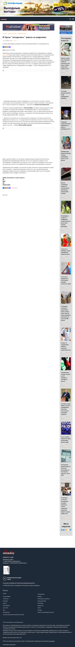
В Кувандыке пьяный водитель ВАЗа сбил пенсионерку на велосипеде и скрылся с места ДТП (65, 470)
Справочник (41, 594)
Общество (40, 605)
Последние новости (66, 39)
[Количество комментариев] (70, 71)
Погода (40, 610)
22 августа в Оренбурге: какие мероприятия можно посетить (65, 251)
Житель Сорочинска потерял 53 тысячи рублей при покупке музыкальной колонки (65, 188)
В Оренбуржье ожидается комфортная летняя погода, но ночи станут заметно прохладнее (65, 221)
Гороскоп (5, 598)
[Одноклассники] (5, 47)
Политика (40, 603)
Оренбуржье (6, 612)
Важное (40, 596)
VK (3, 179)
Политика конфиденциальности (26, 583)
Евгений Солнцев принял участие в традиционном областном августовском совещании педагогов (65, 409)
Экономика (6, 605)
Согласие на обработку (9, 583)
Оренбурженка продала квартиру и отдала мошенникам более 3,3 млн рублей (66, 156)
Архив (4, 593)
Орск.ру (5, 55)
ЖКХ (4, 610)
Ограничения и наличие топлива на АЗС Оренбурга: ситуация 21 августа (65, 377)
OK (3, 183)
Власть (5, 603)
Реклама (5, 601)
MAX (4, 181)
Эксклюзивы (6, 596)
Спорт (39, 608)
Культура (5, 608)
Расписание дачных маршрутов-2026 (13, 614)
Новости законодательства (46, 612)
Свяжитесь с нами (8, 557)
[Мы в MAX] (70, 530)
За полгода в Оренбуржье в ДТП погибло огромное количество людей (66, 280)
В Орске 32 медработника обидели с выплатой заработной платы (66, 346)
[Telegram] (7, 47)
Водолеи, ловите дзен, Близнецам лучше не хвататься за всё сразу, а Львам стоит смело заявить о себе (65, 63)
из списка (51, 641)
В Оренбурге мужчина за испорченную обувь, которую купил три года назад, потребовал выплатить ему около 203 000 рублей (66, 313)
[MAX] (10, 47)
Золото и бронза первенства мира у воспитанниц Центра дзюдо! (66, 439)
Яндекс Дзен (6, 185)
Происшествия (42, 601)
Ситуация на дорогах (44, 598)
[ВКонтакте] (3, 47)
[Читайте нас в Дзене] (68, 530)
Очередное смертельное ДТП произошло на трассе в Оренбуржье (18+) (65, 125)
